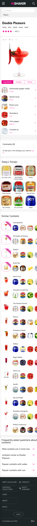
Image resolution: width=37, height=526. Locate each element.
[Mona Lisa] (6, 374)
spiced (15, 27)
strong (4, 27)
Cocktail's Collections (7, 488)
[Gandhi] (6, 388)
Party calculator (9, 482)
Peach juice (13, 106)
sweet (26, 27)
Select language (26, 488)
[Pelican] (6, 320)
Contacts (25, 482)
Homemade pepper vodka (19, 89)
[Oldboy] (6, 347)
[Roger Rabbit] (6, 361)
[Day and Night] (6, 401)
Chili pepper (14, 122)
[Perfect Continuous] (6, 428)
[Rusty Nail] (6, 266)
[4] (11, 31)
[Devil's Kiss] (6, 280)
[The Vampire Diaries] (6, 307)
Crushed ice (14, 130)
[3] (8, 31)
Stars (4, 494)
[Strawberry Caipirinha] (6, 293)
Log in (18, 514)
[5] (13, 31)
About (5, 501)
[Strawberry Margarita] (6, 414)
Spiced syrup (14, 98)
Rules (4, 507)
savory (21, 27)
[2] (6, 31)
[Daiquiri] (6, 253)
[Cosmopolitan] (6, 226)
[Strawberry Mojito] (6, 334)
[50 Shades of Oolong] (6, 239)
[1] (3, 31)
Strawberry (13, 114)
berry (9, 27)
